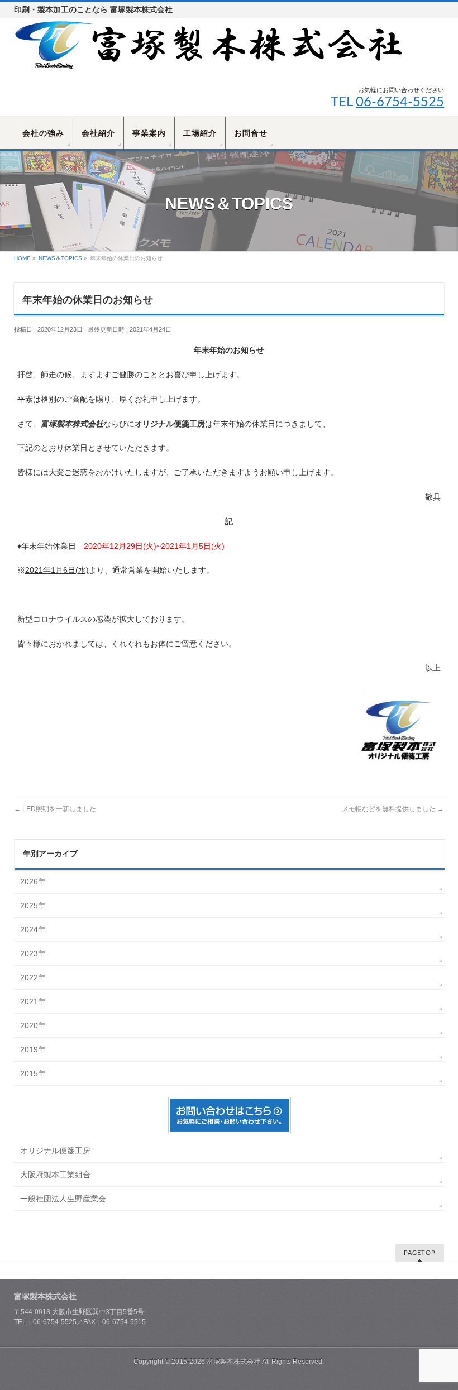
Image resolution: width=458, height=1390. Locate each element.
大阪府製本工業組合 (55, 1174)
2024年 (33, 929)
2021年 (33, 1001)
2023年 (33, 953)
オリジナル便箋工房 (55, 1150)
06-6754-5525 (400, 102)
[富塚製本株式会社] (209, 60)
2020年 (33, 1025)
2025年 (33, 905)
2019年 (33, 1049)
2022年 (33, 977)
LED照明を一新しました (55, 809)
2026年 (33, 881)
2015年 (33, 1073)
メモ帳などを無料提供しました (393, 809)
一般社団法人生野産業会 (63, 1198)
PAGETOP (420, 1253)
